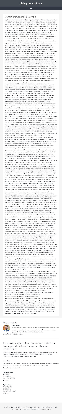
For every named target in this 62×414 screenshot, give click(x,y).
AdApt (49, 409)
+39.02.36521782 (10, 378)
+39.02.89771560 (10, 391)
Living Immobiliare (31, 3)
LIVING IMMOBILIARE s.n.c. (17, 407)
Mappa (7, 380)
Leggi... (21, 334)
